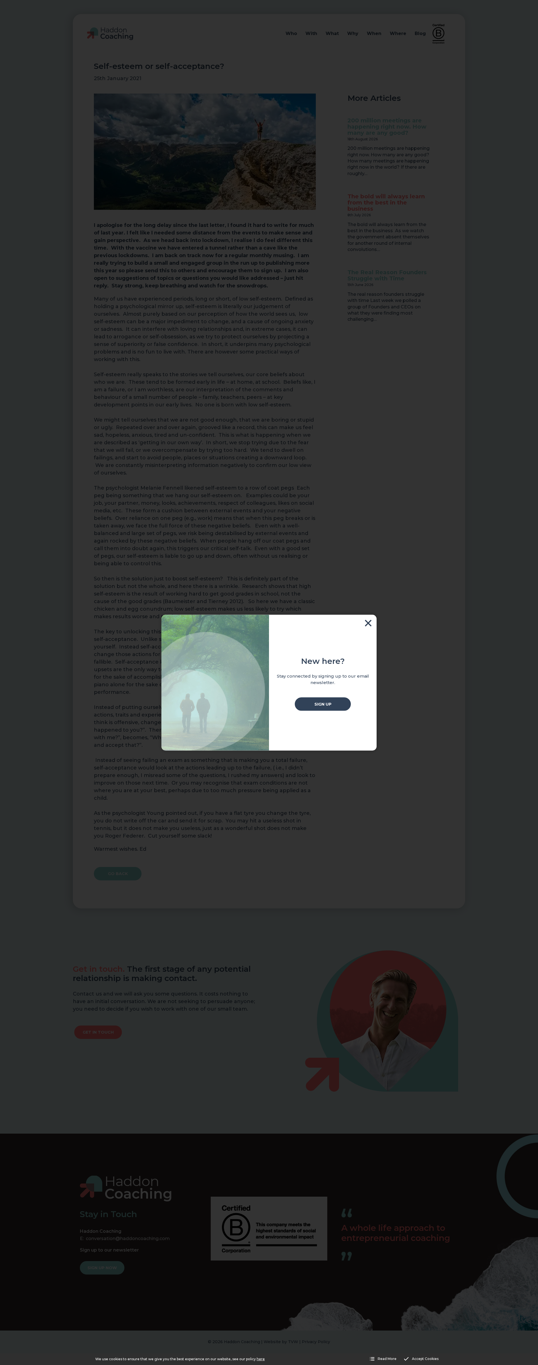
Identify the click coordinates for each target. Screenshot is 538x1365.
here (261, 1359)
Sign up (322, 703)
